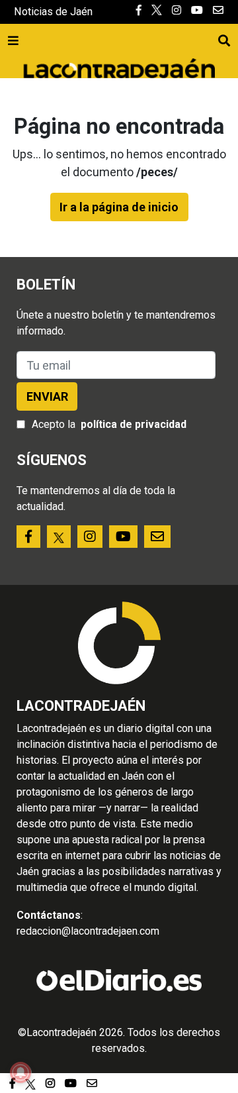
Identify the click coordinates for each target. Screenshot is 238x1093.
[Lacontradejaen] (119, 67)
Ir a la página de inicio (119, 207)
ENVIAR (47, 396)
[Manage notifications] (20, 1072)
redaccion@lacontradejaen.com (88, 931)
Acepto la (109, 424)
